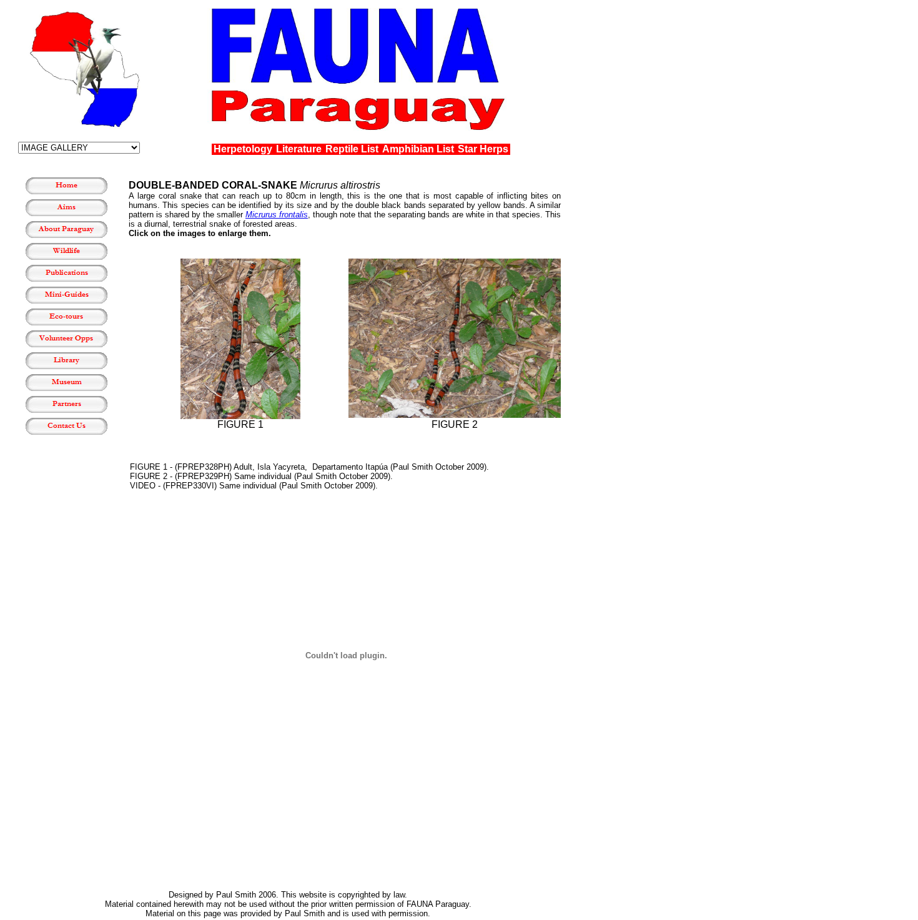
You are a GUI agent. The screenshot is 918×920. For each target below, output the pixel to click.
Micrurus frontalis (276, 214)
